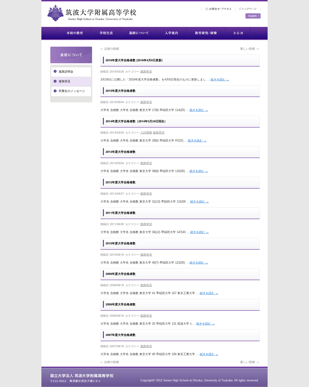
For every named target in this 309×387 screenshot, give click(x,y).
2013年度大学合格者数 (120, 151)
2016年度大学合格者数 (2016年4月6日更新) (134, 60)
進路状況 (146, 71)
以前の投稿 (109, 48)
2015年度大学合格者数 (120, 90)
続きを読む (220, 79)
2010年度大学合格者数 (120, 243)
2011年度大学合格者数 (120, 212)
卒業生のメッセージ (72, 91)
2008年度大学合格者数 (120, 304)
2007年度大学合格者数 (120, 335)
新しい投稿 (249, 48)
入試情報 (146, 132)
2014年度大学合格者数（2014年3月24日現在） (136, 121)
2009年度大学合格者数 (120, 273)
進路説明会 (66, 71)
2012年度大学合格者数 (120, 182)
